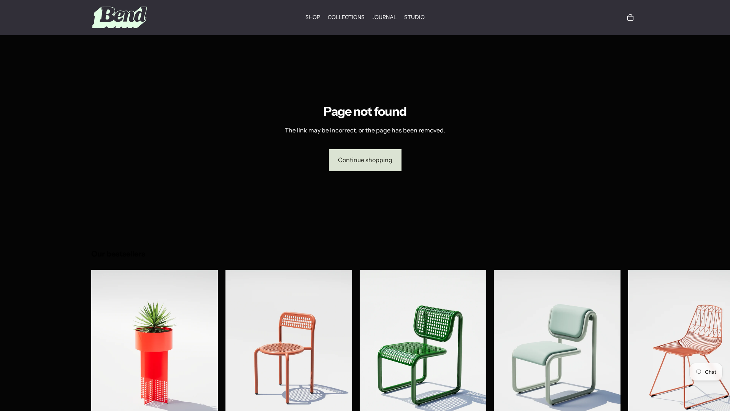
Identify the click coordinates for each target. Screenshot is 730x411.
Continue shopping (365, 160)
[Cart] (630, 17)
